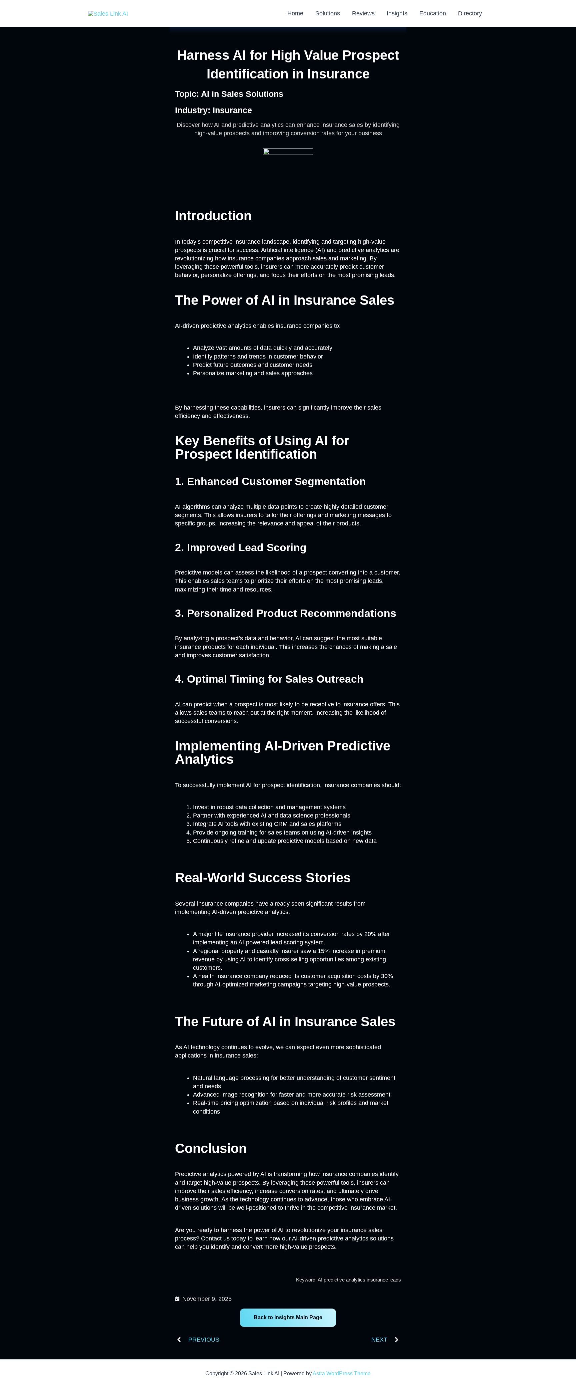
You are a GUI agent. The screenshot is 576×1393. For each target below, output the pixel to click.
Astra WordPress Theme (342, 1373)
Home (295, 13)
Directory (470, 13)
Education (432, 13)
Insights (397, 13)
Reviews (363, 13)
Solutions (327, 13)
